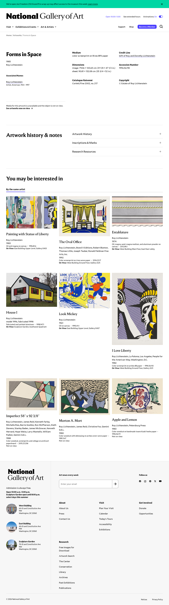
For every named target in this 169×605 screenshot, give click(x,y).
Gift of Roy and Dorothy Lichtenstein (137, 55)
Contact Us (64, 518)
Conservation (65, 566)
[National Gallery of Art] (25, 474)
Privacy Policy (157, 599)
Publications (65, 587)
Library (62, 571)
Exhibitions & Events (26, 26)
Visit (8, 26)
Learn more (93, 4)
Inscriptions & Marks (84, 142)
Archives (63, 577)
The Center (64, 561)
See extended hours (131, 16)
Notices (144, 599)
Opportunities (146, 513)
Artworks (17, 35)
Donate (142, 508)
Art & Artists (47, 26)
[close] (162, 4)
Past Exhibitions (67, 582)
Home (9, 35)
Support (121, 26)
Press (61, 513)
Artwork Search (66, 555)
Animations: (150, 16)
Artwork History (82, 134)
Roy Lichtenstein (14, 81)
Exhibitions (104, 529)
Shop (131, 26)
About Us (63, 508)
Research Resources (84, 151)
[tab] (15, 189)
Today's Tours (106, 518)
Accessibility (105, 524)
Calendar (103, 513)
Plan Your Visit (106, 508)
